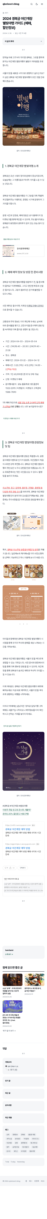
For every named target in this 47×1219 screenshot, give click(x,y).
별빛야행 (32, 1151)
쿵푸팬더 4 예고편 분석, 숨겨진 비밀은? (15, 887)
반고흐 (8, 1151)
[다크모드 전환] (36, 4)
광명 (16, 1143)
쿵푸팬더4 (24, 1143)
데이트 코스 (35, 1139)
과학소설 (9, 1139)
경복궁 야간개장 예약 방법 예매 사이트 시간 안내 (23, 834)
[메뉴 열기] (41, 4)
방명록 (36, 1181)
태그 (30, 1181)
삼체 (8, 1135)
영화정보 (15, 1135)
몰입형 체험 (31, 1135)
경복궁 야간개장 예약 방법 (17, 829)
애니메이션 (34, 1143)
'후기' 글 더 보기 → (9, 1031)
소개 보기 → (9, 954)
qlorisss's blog (11, 3)
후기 (6, 13)
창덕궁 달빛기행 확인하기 (12, 726)
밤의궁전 (17, 1139)
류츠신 (16, 1151)
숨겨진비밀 (16, 1147)
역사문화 (26, 1139)
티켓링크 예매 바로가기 (11, 418)
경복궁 (23, 1135)
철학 (8, 1147)
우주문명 (23, 1151)
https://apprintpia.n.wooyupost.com (20, 844)
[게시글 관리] (13, 868)
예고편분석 (25, 1147)
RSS (42, 1181)
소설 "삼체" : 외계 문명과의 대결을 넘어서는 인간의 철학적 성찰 (22, 884)
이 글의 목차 (9, 41)
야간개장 (9, 1143)
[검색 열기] (31, 4)
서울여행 (34, 1147)
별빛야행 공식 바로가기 (11, 239)
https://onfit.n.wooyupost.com (18, 825)
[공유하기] (10, 868)
